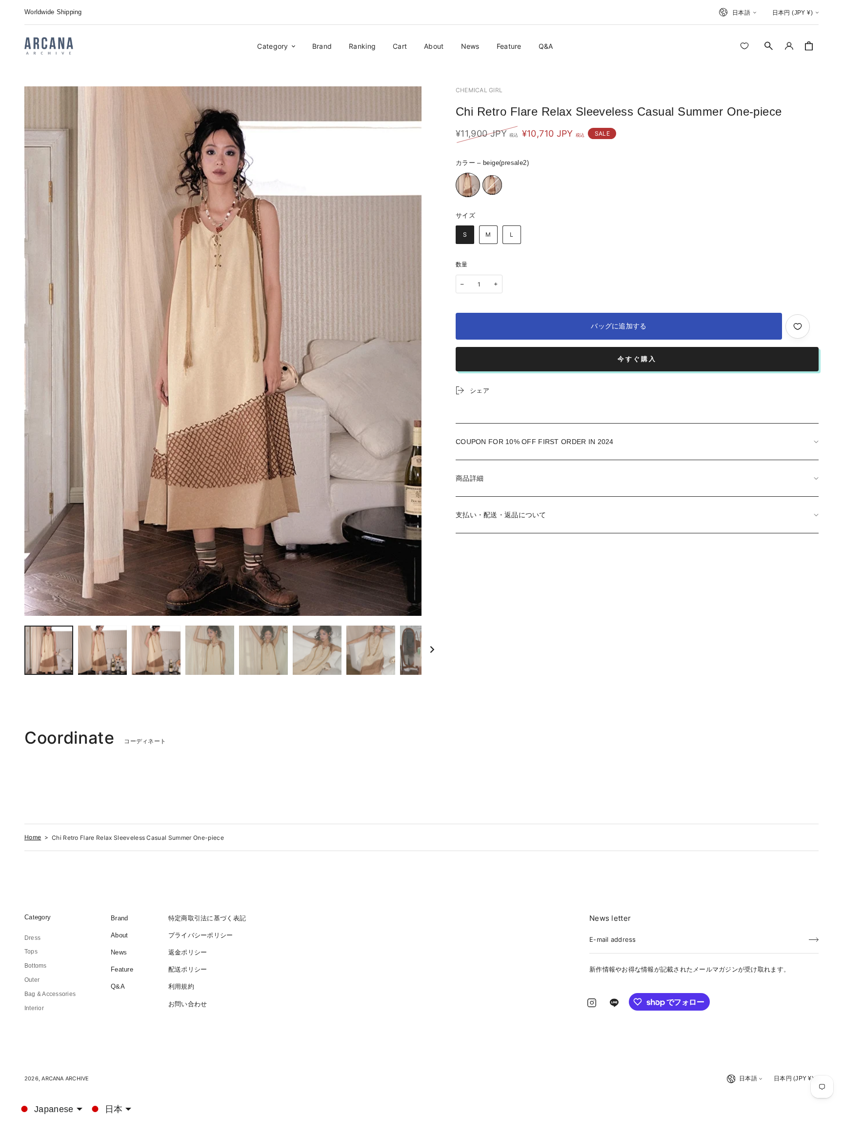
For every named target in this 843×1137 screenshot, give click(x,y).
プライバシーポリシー (200, 935)
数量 (462, 264)
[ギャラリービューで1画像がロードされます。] (48, 650)
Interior (34, 1008)
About (119, 935)
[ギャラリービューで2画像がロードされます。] (102, 650)
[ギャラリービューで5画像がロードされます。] (263, 650)
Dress (32, 937)
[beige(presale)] (492, 185)
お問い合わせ (187, 1004)
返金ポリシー (187, 952)
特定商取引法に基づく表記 (207, 918)
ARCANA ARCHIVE (65, 1078)
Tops (31, 951)
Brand (119, 918)
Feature (122, 969)
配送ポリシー (187, 969)
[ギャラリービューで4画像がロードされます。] (209, 650)
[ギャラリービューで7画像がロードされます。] (370, 650)
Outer (32, 979)
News (119, 952)
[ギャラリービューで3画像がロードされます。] (156, 650)
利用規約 (181, 986)
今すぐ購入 (637, 359)
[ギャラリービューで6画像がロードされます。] (317, 650)
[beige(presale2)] (468, 185)
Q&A (118, 986)
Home (32, 837)
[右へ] (432, 650)
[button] (769, 46)
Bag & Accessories (50, 994)
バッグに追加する (618, 326)
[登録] (814, 936)
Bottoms (35, 965)
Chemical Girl (479, 90)
